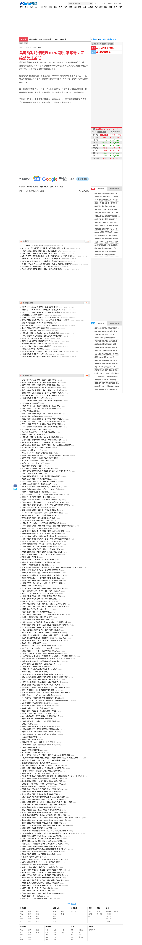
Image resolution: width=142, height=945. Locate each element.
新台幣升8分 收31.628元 (31, 586)
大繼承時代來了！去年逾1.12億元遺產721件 (38, 773)
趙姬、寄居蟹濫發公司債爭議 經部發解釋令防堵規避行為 (43, 768)
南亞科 (46, 187)
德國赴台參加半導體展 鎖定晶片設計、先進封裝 (40, 481)
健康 (70, 7)
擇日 (89, 916)
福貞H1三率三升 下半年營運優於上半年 (37, 601)
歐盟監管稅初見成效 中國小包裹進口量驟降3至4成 (41, 893)
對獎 (98, 908)
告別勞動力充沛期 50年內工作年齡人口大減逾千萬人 (42, 487)
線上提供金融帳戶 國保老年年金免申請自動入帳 (40, 627)
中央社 (40, 47)
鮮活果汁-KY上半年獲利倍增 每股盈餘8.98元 (39, 432)
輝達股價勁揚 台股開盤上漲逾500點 (35, 865)
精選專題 (73, 911)
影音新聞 (23, 926)
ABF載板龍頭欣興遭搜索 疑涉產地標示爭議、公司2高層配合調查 (46, 445)
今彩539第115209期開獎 (31, 403)
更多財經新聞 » (84, 191)
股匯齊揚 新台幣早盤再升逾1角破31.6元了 (38, 898)
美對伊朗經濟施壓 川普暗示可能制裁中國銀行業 (112, 219)
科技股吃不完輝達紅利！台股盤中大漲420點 (38, 726)
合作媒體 (109, 3)
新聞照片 (49, 926)
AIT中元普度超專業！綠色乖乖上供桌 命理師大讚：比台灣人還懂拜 (47, 256)
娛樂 (75, 7)
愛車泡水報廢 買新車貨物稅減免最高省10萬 (38, 745)
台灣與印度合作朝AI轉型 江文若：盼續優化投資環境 (41, 388)
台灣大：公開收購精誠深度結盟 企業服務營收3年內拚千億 (44, 870)
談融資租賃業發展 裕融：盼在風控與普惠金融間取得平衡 (43, 607)
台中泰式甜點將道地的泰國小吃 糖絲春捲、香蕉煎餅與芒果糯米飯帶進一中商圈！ (52, 818)
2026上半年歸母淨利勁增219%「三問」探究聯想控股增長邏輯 (45, 693)
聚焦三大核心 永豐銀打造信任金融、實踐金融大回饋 (41, 885)
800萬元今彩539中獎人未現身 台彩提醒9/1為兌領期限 (42, 766)
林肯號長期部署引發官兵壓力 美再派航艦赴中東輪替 (114, 255)
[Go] (91, 3)
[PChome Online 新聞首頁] (45, 3)
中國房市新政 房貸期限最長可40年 (107, 386)
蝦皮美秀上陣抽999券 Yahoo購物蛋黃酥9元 (111, 213)
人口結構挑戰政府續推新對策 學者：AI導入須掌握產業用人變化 (46, 505)
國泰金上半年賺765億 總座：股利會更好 (37, 528)
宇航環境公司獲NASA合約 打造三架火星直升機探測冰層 (42, 789)
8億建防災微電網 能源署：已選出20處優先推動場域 (41, 653)
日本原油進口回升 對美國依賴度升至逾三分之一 (39, 664)
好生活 (81, 930)
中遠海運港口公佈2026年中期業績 (34, 666)
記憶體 (35, 187)
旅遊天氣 (108, 916)
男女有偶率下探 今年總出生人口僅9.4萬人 (38, 648)
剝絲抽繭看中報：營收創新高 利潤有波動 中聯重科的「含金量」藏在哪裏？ (49, 833)
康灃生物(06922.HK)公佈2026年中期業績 (37, 695)
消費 (96, 7)
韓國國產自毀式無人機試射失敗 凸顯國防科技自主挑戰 (42, 823)
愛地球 (81, 937)
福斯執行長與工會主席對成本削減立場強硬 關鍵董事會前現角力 (45, 677)
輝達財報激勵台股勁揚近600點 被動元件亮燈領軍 (40, 883)
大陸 (120, 7)
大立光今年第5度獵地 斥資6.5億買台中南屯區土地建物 (42, 536)
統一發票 (99, 914)
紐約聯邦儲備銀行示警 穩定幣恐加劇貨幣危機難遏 (40, 794)
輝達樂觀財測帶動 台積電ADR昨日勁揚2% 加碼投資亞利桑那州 (45, 831)
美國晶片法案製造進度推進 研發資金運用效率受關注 (41, 679)
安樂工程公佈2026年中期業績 (33, 474)
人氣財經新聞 (114, 189)
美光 (56, 187)
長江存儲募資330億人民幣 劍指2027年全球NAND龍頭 (42, 841)
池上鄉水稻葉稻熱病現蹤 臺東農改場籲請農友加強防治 (42, 588)
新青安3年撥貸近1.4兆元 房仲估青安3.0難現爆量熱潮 (42, 859)
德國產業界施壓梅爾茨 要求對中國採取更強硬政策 (41, 578)
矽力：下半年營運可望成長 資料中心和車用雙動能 (41, 549)
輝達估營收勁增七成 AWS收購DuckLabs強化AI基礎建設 (42, 838)
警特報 (116, 911)
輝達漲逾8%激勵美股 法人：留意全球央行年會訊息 (41, 862)
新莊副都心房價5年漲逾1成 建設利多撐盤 (109, 370)
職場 (55, 7)
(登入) (120, 3)
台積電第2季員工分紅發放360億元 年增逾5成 (39, 732)
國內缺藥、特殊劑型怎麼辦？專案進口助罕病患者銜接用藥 (115, 193)
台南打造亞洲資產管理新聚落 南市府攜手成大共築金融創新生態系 (46, 471)
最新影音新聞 (114, 323)
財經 (41, 7)
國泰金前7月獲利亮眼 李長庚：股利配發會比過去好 (41, 544)
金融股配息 (111, 39)
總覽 (72, 930)
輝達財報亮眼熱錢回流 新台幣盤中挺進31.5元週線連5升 (43, 531)
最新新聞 (98, 323)
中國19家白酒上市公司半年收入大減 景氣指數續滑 (112, 351)
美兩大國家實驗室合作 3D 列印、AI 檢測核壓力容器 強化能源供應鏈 (47, 802)
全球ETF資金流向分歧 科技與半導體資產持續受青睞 (41, 661)
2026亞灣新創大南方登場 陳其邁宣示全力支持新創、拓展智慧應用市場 (48, 656)
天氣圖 (108, 921)
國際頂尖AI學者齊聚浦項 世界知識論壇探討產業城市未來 (42, 812)
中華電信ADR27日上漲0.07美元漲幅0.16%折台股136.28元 (115, 222)
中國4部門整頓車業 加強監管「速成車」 (37, 713)
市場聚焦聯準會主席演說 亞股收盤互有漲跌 (38, 518)
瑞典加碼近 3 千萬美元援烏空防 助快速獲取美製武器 (41, 852)
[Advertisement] (55, 210)
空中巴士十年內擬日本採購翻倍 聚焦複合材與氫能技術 (42, 580)
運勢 (60, 7)
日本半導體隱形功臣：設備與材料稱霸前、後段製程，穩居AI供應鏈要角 (48, 526)
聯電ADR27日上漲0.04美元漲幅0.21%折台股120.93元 (113, 226)
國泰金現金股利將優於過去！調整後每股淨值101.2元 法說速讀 (45, 825)
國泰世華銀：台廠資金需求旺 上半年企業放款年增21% (42, 393)
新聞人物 (56, 908)
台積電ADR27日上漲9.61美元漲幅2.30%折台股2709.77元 (115, 245)
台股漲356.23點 (27, 724)
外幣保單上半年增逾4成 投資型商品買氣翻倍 (111, 238)
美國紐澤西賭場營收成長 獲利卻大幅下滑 (37, 828)
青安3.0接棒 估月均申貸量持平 (105, 338)
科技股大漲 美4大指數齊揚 (31, 857)
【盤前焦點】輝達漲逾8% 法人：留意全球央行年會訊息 (43, 880)
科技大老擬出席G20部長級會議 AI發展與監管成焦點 (113, 216)
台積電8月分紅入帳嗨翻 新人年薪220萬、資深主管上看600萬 (46, 635)
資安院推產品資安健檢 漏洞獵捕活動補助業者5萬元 (41, 382)
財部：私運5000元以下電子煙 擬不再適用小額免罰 (41, 591)
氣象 (107, 908)
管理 (72, 937)
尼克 (52, 187)
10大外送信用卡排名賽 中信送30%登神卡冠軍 (111, 200)
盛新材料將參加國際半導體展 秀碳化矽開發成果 (40, 510)
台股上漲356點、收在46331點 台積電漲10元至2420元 (42, 784)
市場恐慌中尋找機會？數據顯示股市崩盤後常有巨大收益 (42, 682)
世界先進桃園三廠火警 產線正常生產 (36, 891)
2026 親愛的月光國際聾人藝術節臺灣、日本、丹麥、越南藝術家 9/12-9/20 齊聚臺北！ (53, 567)
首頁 (21, 7)
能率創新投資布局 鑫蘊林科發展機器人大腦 (38, 706)
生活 (84, 7)
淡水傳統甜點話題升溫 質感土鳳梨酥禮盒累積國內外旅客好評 (44, 820)
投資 (72, 935)
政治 (31, 7)
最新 (21, 911)
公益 (80, 935)
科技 (46, 7)
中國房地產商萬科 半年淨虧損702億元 (36, 479)
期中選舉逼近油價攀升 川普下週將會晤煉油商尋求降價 (42, 781)
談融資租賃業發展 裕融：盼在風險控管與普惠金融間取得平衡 (45, 625)
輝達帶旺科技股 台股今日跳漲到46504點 (37, 888)
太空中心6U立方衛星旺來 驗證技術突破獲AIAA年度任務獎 (44, 604)
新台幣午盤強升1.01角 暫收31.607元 (36, 708)
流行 (37, 921)
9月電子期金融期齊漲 (29, 747)
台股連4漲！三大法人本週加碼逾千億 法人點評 (39, 669)
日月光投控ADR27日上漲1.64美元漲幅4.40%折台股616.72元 (116, 209)
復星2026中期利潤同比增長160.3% (35, 786)
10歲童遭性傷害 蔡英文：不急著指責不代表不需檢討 (49, 39)
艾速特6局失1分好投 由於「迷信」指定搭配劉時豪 (41, 251)
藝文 (80, 932)
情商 (37, 914)
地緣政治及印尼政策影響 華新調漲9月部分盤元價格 (41, 573)
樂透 (98, 911)
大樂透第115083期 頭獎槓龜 (105, 380)
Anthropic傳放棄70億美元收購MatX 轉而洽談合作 (40, 716)
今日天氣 (108, 911)
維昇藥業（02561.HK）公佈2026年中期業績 (38, 690)
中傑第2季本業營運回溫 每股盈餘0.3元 (36, 484)
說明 (115, 3)
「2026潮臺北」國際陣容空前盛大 (34, 246)
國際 (50, 7)
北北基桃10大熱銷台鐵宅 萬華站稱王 (108, 354)
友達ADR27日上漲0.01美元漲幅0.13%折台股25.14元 (113, 242)
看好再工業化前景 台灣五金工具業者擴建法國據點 (113, 334)
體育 (79, 7)
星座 (65, 7)
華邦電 (29, 187)
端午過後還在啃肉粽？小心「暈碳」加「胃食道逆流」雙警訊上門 (117, 229)
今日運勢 (102, 39)
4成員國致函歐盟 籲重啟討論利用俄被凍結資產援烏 (113, 235)
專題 (26, 7)
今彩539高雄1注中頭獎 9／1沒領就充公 (37, 763)
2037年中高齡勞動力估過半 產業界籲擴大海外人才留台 (43, 494)
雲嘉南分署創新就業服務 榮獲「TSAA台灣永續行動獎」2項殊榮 (117, 344)
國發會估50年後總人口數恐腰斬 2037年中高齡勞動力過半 (43, 760)
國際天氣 (108, 919)
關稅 (41, 187)
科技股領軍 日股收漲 (30, 557)
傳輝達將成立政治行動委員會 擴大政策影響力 (111, 206)
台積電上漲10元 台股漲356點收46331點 (37, 719)
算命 (89, 911)
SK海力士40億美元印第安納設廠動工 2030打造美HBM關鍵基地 (45, 849)
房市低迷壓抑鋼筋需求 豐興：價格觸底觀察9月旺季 (41, 476)
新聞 (21, 43)
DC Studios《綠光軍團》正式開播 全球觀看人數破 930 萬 (43, 248)
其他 (37, 932)
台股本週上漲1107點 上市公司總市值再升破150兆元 (41, 523)
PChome (103, 3)
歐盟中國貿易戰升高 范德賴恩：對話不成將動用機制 (114, 203)
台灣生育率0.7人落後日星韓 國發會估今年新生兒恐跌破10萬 (44, 622)
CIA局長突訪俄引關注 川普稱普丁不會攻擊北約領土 (113, 196)
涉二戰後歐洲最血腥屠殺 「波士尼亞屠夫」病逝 (112, 248)
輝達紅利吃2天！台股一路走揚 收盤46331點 (38, 742)
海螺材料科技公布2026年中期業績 (34, 672)
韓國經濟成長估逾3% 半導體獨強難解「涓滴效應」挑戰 (42, 779)
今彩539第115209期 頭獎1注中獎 (107, 373)
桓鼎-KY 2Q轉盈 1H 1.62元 (104, 357)
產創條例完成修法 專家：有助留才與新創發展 (39, 515)
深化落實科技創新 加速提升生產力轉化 (36, 703)
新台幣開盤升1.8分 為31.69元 (33, 896)
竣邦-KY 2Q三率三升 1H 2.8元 (105, 367)
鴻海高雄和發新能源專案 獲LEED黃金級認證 (39, 599)
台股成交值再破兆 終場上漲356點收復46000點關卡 (41, 729)
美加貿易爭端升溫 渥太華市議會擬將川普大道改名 (113, 389)
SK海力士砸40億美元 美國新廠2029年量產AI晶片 (40, 867)
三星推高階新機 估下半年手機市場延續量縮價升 (40, 734)
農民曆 (94, 39)
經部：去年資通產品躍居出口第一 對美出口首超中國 (41, 390)
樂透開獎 (111, 44)
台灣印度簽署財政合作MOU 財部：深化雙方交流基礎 (42, 583)
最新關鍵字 (91, 930)
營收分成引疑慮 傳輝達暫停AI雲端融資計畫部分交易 (41, 878)
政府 (115, 7)
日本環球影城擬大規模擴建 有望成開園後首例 (39, 721)
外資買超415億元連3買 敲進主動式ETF (37, 609)
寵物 (37, 911)
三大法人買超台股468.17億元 (32, 750)
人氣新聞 (98, 189)
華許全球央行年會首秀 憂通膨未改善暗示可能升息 (112, 328)
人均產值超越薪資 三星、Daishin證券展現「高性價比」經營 (44, 815)
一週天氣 (108, 914)
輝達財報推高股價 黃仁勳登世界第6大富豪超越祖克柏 (42, 552)
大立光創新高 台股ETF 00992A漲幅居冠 (109, 376)
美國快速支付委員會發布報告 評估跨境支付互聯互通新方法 (43, 687)
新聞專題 (74, 908)
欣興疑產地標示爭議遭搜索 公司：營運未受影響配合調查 (43, 502)
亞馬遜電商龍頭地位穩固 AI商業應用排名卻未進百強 (41, 685)
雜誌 (105, 7)
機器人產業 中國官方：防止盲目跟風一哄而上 (39, 711)
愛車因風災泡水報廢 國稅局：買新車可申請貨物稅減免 (42, 875)
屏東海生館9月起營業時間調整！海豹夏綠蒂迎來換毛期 (114, 251)
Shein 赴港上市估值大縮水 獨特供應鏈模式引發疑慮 (41, 698)
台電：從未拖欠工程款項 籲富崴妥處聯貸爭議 (39, 380)
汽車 (110, 7)
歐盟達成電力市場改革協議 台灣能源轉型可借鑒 (39, 792)
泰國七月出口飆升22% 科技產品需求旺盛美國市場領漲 (42, 805)
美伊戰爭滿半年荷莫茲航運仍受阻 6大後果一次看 (40, 489)
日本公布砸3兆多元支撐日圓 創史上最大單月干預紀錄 (114, 363)
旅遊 (100, 7)
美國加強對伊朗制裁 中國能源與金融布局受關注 (39, 807)
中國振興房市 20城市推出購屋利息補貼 (36, 521)
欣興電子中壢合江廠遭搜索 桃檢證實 (36, 497)
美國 (61, 187)
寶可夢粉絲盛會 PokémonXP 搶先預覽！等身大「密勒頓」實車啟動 (47, 264)
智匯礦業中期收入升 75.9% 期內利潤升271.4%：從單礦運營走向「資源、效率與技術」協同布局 (57, 776)
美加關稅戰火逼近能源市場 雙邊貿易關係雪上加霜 (40, 674)
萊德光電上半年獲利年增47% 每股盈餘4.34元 (39, 562)
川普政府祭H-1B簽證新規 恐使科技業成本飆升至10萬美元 (43, 844)
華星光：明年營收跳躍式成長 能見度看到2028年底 (41, 570)
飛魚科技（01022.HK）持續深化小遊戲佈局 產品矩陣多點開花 (45, 700)
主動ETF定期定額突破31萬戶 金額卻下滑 (109, 347)
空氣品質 (95, 44)
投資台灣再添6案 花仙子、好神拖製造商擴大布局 (40, 547)
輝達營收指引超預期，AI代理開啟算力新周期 (38, 854)
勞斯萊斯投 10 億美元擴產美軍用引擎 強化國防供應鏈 (41, 810)
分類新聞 (23, 908)
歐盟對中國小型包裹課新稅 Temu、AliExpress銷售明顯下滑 (44, 836)
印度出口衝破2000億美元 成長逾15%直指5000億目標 (41, 799)
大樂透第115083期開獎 (30, 411)
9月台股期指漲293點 (29, 737)
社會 (36, 7)
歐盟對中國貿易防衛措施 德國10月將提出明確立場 (41, 500)
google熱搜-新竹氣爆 (105, 48)
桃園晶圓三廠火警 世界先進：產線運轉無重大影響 (41, 872)
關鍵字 (90, 926)
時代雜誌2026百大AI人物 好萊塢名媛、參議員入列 (113, 331)
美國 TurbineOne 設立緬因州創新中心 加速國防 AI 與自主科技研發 (46, 659)
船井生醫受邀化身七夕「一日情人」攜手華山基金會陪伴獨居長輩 (46, 755)
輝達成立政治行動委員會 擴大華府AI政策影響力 (39, 846)
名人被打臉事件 (103, 52)
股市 (96, 3)
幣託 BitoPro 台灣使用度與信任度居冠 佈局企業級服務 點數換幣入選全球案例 (50, 758)
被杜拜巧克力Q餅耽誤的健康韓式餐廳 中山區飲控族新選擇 (43, 797)
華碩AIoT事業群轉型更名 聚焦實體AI (36, 492)
